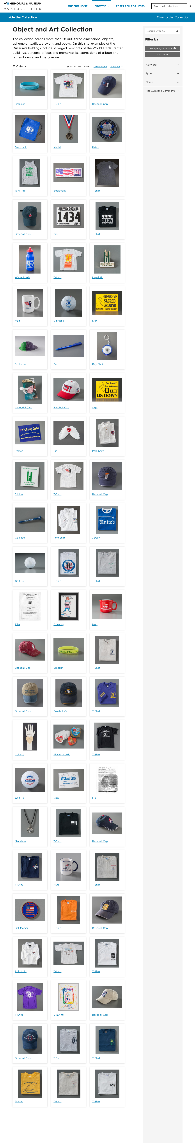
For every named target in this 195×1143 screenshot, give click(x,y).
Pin (55, 450)
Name (149, 82)
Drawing (58, 624)
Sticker (19, 494)
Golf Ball (58, 320)
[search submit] (177, 31)
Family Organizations (161, 48)
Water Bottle (22, 277)
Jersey (96, 537)
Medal (57, 147)
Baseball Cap (100, 103)
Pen (55, 364)
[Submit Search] (190, 6)
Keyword (151, 64)
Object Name (100, 66)
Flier (17, 624)
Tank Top (20, 190)
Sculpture (20, 364)
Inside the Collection (21, 17)
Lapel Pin (97, 277)
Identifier (115, 66)
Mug (17, 320)
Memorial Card (23, 407)
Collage (19, 754)
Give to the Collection (173, 17)
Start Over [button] (162, 54)
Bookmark (59, 190)
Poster (19, 450)
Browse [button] (100, 6)
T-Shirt (57, 103)
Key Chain (98, 364)
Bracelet (20, 103)
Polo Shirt (98, 450)
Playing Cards (61, 754)
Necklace (20, 841)
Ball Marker (21, 928)
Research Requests (130, 6)
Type (149, 73)
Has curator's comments (161, 90)
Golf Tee (20, 537)
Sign (95, 320)
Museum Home (78, 6)
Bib (55, 234)
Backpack (21, 147)
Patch (95, 147)
